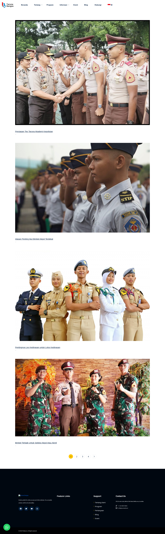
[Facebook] (21, 509)
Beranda (24, 5)
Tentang (37, 5)
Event (75, 5)
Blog (86, 5)
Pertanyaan (99, 510)
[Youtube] (32, 509)
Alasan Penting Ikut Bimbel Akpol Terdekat (34, 239)
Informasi (63, 5)
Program (50, 5)
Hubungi (97, 5)
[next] (94, 456)
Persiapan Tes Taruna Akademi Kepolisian (34, 131)
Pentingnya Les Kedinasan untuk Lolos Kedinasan (37, 347)
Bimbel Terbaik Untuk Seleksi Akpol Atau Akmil (36, 443)
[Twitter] (26, 509)
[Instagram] (37, 509)
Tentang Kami (100, 502)
